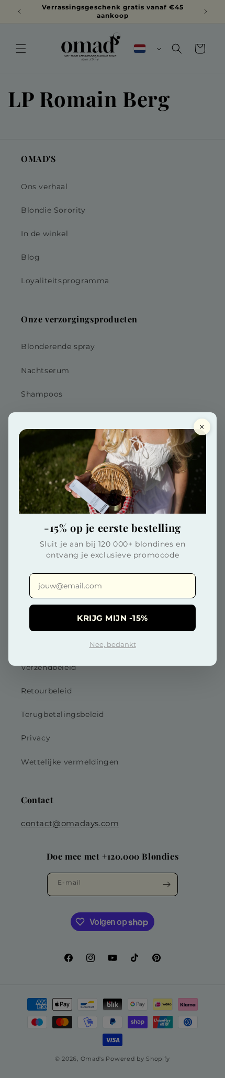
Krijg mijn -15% (112, 618)
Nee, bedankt (112, 644)
